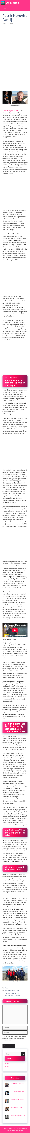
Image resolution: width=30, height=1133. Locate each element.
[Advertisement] (15, 42)
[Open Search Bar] (27, 3)
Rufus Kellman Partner (12, 996)
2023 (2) (7, 1064)
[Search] (23, 1054)
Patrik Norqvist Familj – (11, 111)
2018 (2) (7, 1066)
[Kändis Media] (3, 3)
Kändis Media (12, 2)
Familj (7, 988)
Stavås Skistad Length (12, 993)
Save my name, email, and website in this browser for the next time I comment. (15, 1038)
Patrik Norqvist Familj (12, 991)
